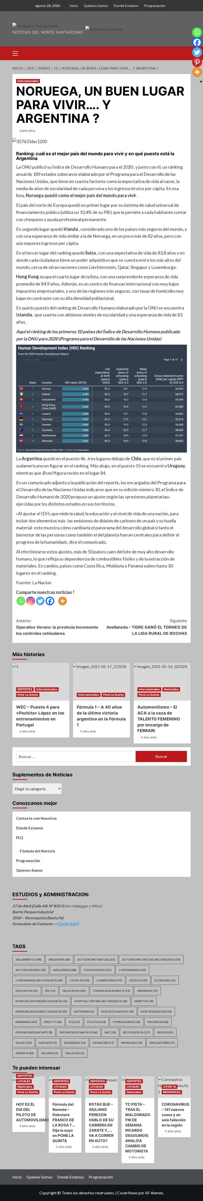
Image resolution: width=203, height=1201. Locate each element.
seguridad (75, 1042)
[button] (17, 53)
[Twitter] (40, 601)
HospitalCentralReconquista (41, 1001)
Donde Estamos (126, 5)
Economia (165, 980)
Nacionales (171, 689)
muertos (143, 1001)
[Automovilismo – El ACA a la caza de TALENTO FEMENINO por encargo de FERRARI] (162, 682)
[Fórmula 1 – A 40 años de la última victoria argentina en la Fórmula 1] (101, 682)
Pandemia (26, 1021)
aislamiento (28, 959)
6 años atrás (27, 130)
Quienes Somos (96, 5)
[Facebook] (50, 601)
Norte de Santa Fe (117, 1011)
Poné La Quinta (28, 694)
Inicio (74, 5)
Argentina (59, 959)
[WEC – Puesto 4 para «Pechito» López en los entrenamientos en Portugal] (40, 682)
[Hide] (201, 82)
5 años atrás (27, 731)
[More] (62, 601)
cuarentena (109, 980)
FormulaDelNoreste (111, 990)
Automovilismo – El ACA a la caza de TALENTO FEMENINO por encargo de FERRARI (158, 719)
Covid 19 (79, 980)
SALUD (24, 1042)
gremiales (147, 990)
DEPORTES (25, 689)
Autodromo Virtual (96, 959)
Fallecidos (74, 990)
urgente (25, 1053)
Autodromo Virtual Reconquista (151, 959)
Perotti (53, 1021)
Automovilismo (31, 969)
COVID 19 (169, 1086)
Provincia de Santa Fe (78, 1032)
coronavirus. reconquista (39, 980)
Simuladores (162, 1042)
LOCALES (24, 1081)
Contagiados (97, 969)
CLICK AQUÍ (68, 923)
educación (27, 990)
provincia (158, 1021)
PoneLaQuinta (126, 1021)
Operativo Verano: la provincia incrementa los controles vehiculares (57, 627)
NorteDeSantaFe (156, 1011)
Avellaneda (64, 969)
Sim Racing (131, 1042)
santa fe (48, 1042)
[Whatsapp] (21, 601)
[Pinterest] (197, 62)
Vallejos (74, 1053)
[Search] (187, 53)
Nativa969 (84, 1011)
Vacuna (49, 1053)
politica (96, 1021)
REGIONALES (171, 1092)
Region (165, 1032)
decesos (138, 980)
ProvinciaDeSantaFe (34, 1032)
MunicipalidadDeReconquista (41, 1011)
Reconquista (136, 1032)
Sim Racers (103, 1042)
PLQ (19, 837)
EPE (50, 990)
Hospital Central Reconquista (101, 1001)
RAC (110, 1032)
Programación (154, 5)
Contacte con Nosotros (36, 818)
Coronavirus (132, 969)
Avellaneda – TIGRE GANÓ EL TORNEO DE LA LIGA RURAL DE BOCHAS (146, 627)
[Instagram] (30, 601)
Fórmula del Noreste (37, 851)
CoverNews (127, 1192)
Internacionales (28, 81)
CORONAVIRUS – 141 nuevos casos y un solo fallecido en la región (175, 1114)
